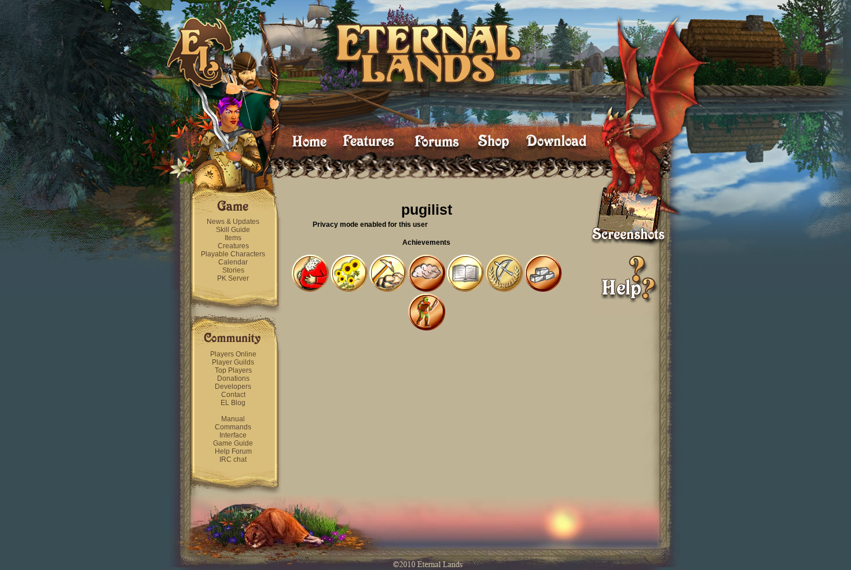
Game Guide (233, 443)
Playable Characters (233, 254)
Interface (233, 435)
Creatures (233, 246)
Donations (233, 378)
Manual (233, 419)
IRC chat (233, 459)
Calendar (233, 262)
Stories (233, 270)
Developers (233, 387)
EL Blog (233, 403)
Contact (233, 395)
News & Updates (233, 222)
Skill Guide (233, 230)
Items (233, 238)
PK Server (233, 278)
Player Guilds (233, 362)
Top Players (233, 370)
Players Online (233, 354)
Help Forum (233, 451)
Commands (233, 427)
